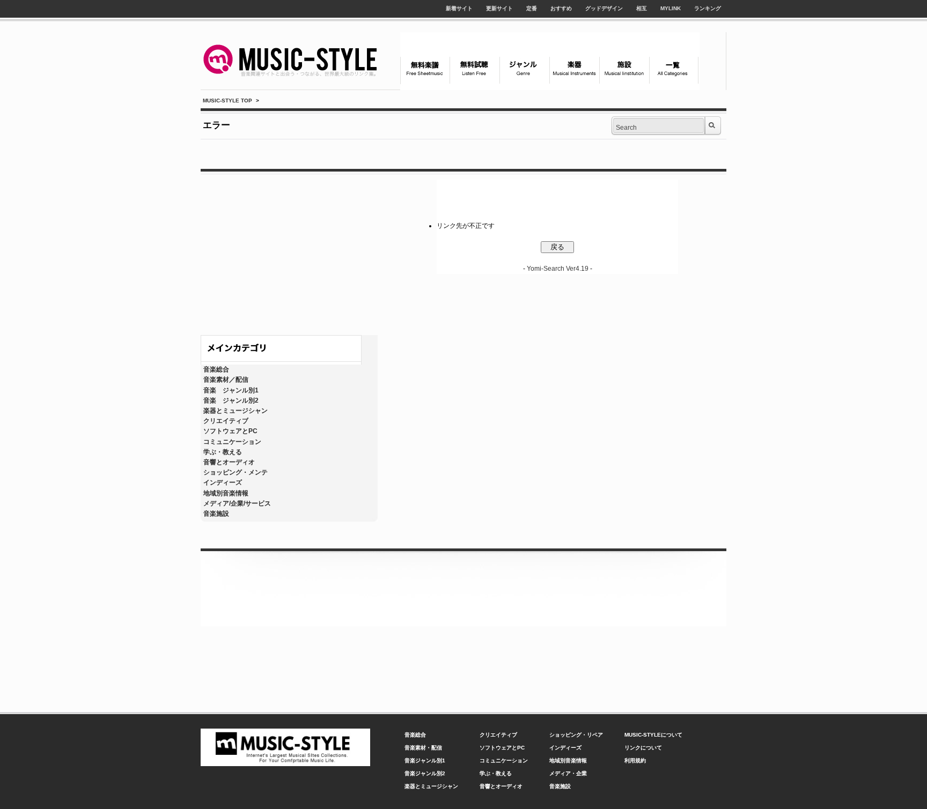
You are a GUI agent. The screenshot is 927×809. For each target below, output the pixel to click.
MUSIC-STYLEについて (653, 735)
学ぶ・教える (222, 452)
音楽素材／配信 (225, 379)
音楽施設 (216, 513)
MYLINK (670, 8)
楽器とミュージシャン (235, 410)
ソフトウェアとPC (230, 431)
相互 (641, 8)
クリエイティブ (225, 421)
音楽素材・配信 (423, 748)
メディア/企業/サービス (237, 503)
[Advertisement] (289, 252)
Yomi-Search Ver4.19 (557, 268)
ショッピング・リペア (576, 735)
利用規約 (635, 760)
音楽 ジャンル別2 (231, 400)
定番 (531, 8)
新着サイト (459, 8)
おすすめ (561, 8)
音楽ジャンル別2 (424, 773)
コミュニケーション (232, 442)
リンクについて (643, 748)
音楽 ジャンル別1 (231, 390)
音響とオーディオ (229, 462)
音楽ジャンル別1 (424, 760)
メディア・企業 (568, 773)
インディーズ (222, 482)
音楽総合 (216, 369)
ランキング (707, 8)
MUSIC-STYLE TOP (227, 100)
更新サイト (499, 8)
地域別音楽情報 (225, 493)
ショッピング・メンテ (235, 472)
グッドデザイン (604, 8)
